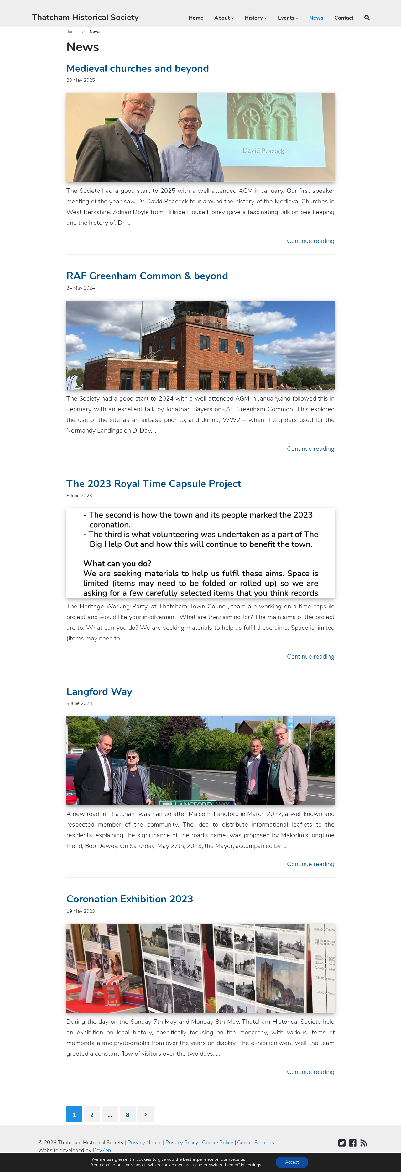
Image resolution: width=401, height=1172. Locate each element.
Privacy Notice (145, 1142)
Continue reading (311, 241)
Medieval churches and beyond (137, 68)
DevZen (102, 1150)
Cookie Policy (217, 1142)
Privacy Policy (181, 1142)
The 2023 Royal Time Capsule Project (153, 484)
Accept (292, 1162)
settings (253, 1165)
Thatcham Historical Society (85, 17)
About (222, 18)
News (316, 18)
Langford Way (99, 691)
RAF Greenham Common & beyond (147, 276)
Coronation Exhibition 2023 (129, 899)
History (254, 18)
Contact (343, 18)
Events (286, 18)
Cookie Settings (255, 1142)
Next (145, 1114)
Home (196, 18)
